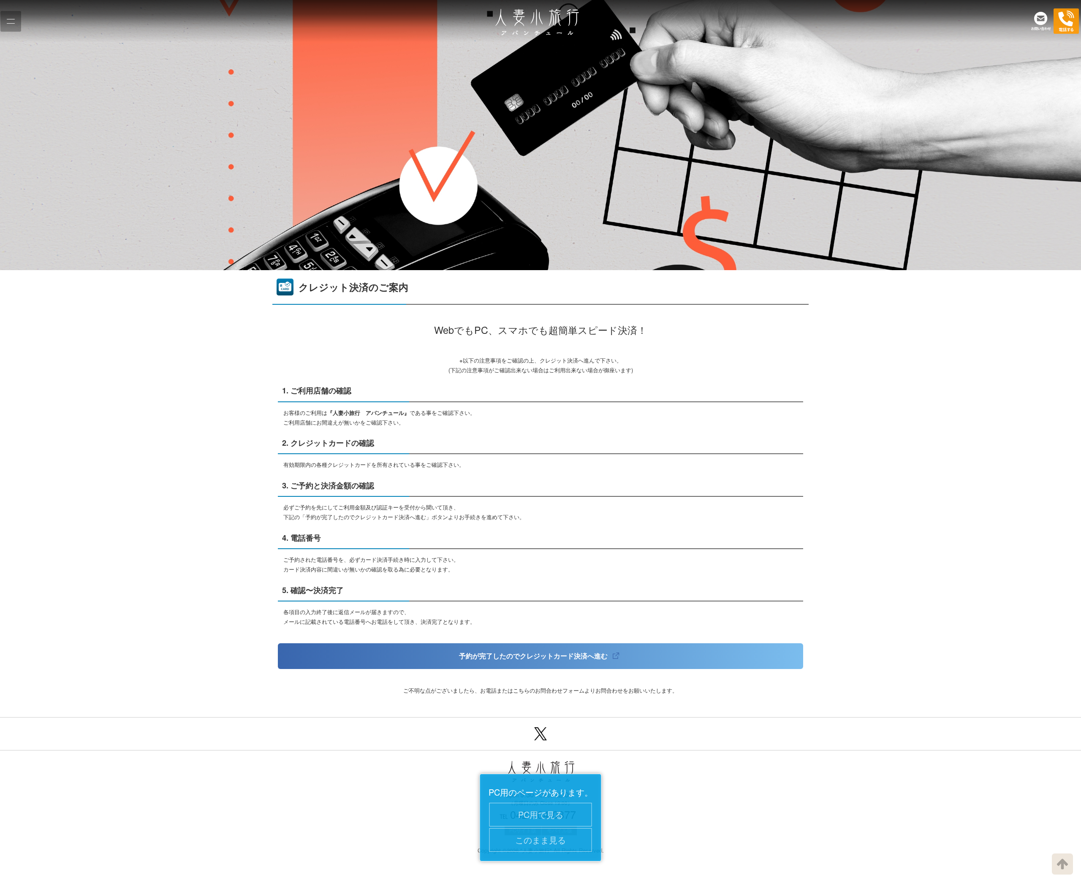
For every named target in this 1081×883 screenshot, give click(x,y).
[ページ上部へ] (1062, 864)
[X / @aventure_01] (540, 734)
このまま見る (540, 840)
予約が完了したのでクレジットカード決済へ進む (534, 656)
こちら (521, 690)
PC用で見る (540, 814)
